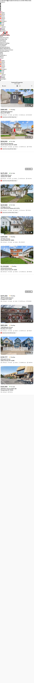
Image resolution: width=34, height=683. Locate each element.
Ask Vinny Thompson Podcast (6, 49)
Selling (1, 52)
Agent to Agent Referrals (5, 48)
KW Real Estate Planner (5, 47)
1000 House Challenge (4, 43)
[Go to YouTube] (0, 7)
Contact (1, 57)
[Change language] (1, 11)
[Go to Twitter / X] (0, 6)
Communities (3, 55)
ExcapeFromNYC (3, 44)
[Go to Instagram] (0, 4)
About (1, 56)
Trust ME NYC (3, 45)
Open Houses (3, 40)
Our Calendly (3, 41)
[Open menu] (0, 80)
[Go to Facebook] (0, 3)
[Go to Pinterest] (0, 10)
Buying (1, 53)
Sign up (1, 30)
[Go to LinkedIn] (0, 8)
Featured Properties (4, 37)
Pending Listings (3, 39)
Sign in (4, 30)
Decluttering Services (4, 51)
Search (1, 36)
